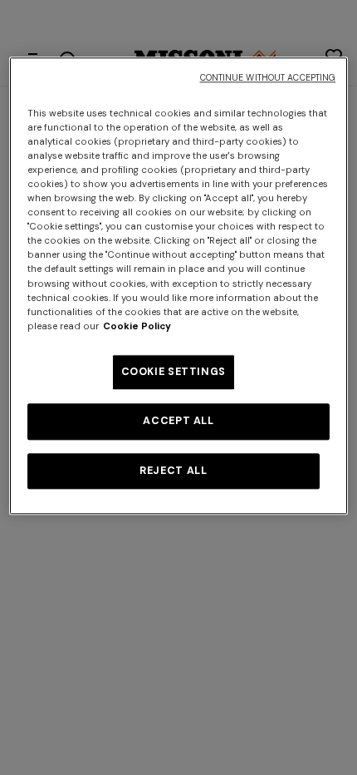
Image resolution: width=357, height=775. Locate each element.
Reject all (173, 470)
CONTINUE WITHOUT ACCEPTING (268, 77)
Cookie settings (173, 371)
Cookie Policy (137, 326)
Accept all (178, 421)
